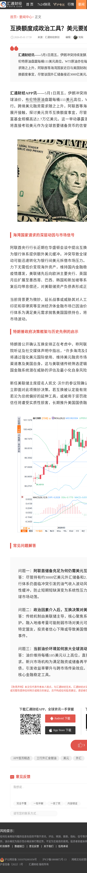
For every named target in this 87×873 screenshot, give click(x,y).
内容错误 (72, 803)
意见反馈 (34, 846)
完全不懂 (21, 803)
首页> (14, 17)
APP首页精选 (21, 758)
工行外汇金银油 (46, 758)
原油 (41, 100)
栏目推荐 (5, 846)
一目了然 (55, 803)
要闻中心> (26, 17)
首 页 (29, 4)
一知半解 (38, 803)
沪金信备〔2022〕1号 (11, 864)
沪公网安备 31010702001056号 (20, 859)
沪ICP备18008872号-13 (54, 859)
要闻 (81, 4)
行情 (71, 4)
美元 (70, 100)
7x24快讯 (43, 4)
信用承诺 (63, 846)
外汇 (79, 758)
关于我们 (48, 846)
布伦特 (31, 100)
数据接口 (19, 846)
